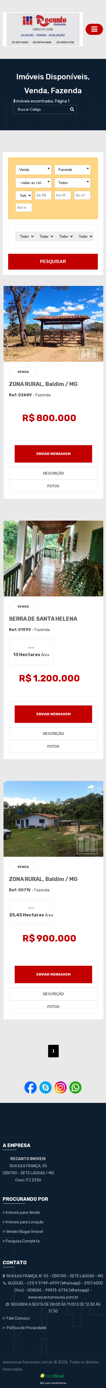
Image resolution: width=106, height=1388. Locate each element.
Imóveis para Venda (22, 1212)
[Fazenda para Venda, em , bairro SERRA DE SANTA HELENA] (54, 558)
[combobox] (33, 170)
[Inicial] (43, 29)
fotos (53, 486)
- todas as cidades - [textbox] (34, 183)
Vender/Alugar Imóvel (24, 1231)
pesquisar (53, 261)
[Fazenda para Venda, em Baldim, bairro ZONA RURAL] (54, 323)
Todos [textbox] (63, 183)
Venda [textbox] (24, 170)
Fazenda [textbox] (65, 170)
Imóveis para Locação (24, 1222)
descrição (53, 473)
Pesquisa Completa (22, 1241)
